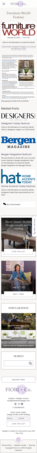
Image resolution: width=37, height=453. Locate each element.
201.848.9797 (19, 407)
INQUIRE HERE (18, 380)
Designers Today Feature (15, 123)
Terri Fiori (26, 37)
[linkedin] (22, 404)
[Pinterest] (15, 404)
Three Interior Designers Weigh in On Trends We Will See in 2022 (18, 47)
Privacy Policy (7, 445)
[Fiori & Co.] (18, 4)
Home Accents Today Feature (18, 186)
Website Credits (20, 445)
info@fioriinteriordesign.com (18, 401)
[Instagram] (19, 404)
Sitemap (32, 445)
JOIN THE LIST (18, 424)
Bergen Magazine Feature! (16, 154)
